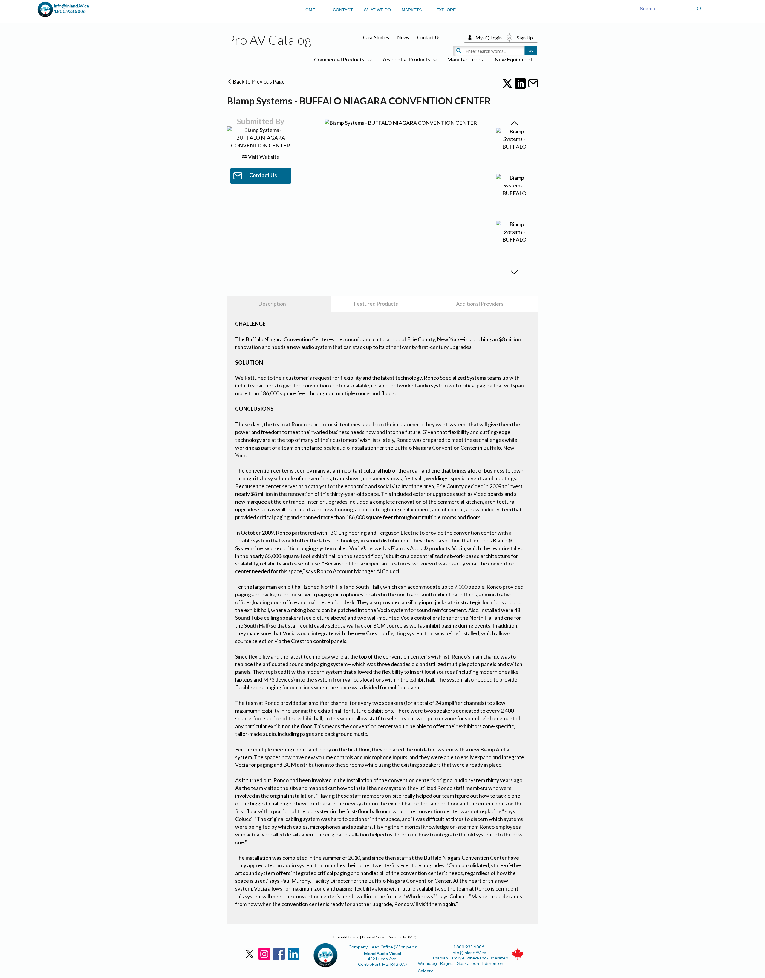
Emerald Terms (345, 937)
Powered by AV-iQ (402, 937)
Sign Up (525, 37)
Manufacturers (465, 59)
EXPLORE (446, 9)
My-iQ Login (488, 37)
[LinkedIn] (293, 954)
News (403, 37)
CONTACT (343, 9)
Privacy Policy (373, 937)
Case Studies (376, 37)
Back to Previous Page (258, 81)
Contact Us (428, 37)
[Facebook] (279, 954)
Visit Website (263, 156)
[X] (249, 954)
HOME (308, 9)
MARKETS (412, 9)
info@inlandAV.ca (71, 6)
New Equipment (514, 59)
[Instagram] (264, 954)
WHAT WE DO (377, 9)
